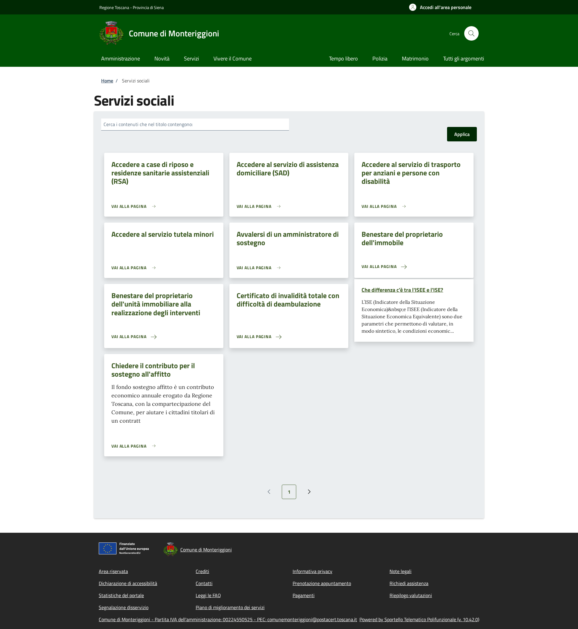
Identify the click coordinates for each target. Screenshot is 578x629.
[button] (440, 7)
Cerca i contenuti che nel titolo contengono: (148, 124)
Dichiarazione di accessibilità (128, 583)
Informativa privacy (312, 571)
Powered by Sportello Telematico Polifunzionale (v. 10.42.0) (419, 619)
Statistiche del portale (121, 595)
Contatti (204, 583)
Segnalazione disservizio (123, 607)
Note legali (401, 571)
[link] (135, 206)
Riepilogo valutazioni (411, 595)
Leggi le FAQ (208, 595)
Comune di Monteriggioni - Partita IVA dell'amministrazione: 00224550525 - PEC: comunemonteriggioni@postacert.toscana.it (228, 619)
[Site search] (471, 33)
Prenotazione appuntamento (322, 583)
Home (107, 80)
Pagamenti (304, 595)
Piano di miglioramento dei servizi (230, 607)
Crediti (202, 571)
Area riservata (113, 571)
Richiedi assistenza (409, 583)
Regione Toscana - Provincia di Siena (131, 7)
